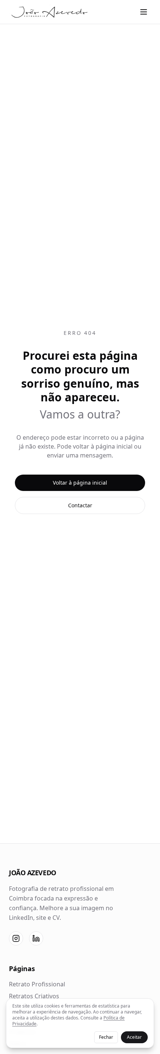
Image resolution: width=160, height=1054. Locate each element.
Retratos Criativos (34, 996)
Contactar (80, 505)
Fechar (106, 1037)
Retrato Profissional (37, 984)
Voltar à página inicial (80, 482)
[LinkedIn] (36, 938)
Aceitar (134, 1037)
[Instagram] (16, 938)
